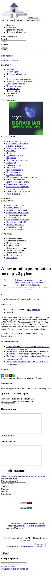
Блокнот (10, 25)
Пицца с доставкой (15, 205)
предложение (33, 309)
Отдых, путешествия (15, 179)
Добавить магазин (14, 30)
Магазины (11, 27)
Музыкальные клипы (16, 215)
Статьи (9, 96)
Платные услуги (13, 86)
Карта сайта (11, 93)
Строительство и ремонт (17, 186)
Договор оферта (13, 91)
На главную (11, 69)
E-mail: (4, 39)
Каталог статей (13, 88)
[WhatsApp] (13, 375)
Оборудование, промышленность (21, 177)
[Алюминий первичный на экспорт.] (23, 299)
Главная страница (14, 523)
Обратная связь (30, 523)
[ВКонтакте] (2, 375)
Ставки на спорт (13, 208)
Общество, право (14, 174)
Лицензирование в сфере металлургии (23, 354)
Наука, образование (15, 170)
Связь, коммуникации (16, 184)
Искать (5, 487)
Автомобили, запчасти (16, 141)
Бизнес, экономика (14, 146)
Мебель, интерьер (14, 165)
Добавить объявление (16, 32)
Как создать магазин (15, 84)
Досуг (9, 153)
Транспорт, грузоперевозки (18, 191)
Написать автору (9, 378)
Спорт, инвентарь (14, 189)
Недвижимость (13, 172)
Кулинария (11, 163)
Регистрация (7, 56)
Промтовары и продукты (17, 182)
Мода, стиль (11, 167)
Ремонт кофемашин (15, 229)
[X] (10, 375)
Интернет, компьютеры (17, 160)
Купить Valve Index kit (16, 222)
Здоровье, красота (14, 155)
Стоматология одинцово (17, 220)
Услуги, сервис (13, 194)
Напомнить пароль (9, 60)
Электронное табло (15, 224)
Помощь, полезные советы (18, 79)
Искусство (11, 158)
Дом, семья (11, 151)
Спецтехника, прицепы (17, 143)
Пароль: (4, 44)
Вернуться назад (8, 566)
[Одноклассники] (6, 375)
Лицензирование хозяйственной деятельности (27, 351)
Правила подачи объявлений (19, 81)
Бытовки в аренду (14, 227)
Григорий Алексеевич (11, 336)
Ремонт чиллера (13, 217)
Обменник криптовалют (17, 212)
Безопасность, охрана (16, 148)
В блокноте (11, 257)
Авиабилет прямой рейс (17, 210)
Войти (4, 50)
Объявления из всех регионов (14, 569)
